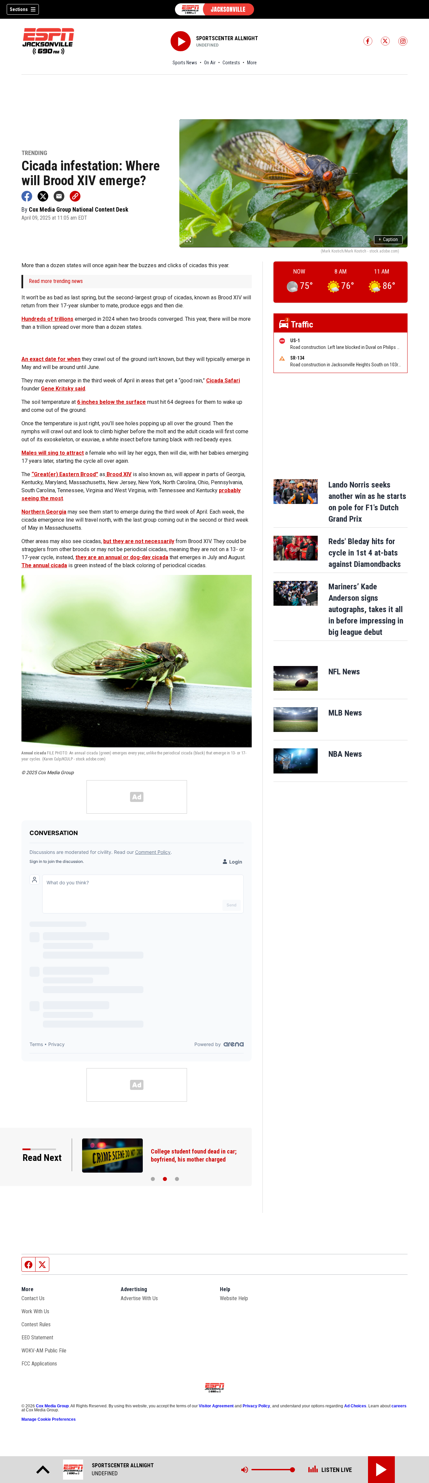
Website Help (234, 1298)
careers (399, 1406)
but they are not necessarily (138, 541)
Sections (19, 9)
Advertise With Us (139, 1298)
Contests (231, 62)
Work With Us (35, 1311)
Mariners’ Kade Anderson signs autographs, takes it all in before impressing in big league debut (365, 609)
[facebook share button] (26, 196)
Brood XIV (118, 474)
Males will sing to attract (52, 453)
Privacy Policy (256, 1406)
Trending (34, 153)
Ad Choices (355, 1406)
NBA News (345, 754)
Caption (388, 239)
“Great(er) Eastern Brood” (65, 474)
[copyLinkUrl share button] (75, 196)
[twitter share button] (43, 196)
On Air (210, 62)
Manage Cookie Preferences (48, 1419)
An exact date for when (50, 359)
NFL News (344, 671)
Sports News (185, 62)
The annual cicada (44, 565)
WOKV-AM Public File (43, 1350)
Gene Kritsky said (63, 388)
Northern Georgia (43, 512)
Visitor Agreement (216, 1406)
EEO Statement (37, 1337)
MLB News (345, 713)
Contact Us (33, 1298)
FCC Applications (39, 1363)
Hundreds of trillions (47, 319)
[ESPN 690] (214, 9)
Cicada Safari (223, 380)
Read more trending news (56, 281)
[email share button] (59, 196)
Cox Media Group (52, 1406)
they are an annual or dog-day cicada (121, 557)
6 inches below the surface (111, 402)
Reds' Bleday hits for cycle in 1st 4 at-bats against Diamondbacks (364, 553)
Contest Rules (36, 1324)
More (252, 62)
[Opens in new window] (295, 678)
